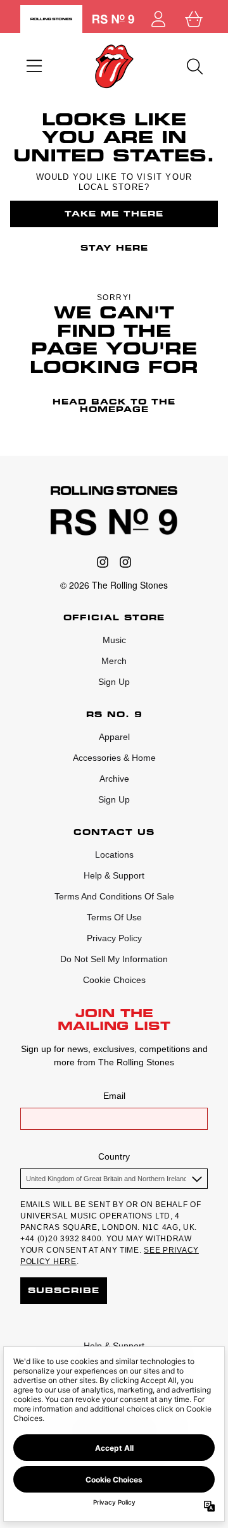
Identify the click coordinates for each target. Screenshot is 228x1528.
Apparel (114, 737)
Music (114, 640)
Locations (114, 854)
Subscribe (63, 1290)
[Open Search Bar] (194, 66)
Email (114, 1096)
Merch (114, 661)
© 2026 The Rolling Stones (114, 585)
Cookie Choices (114, 980)
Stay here (114, 247)
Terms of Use (114, 917)
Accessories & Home (114, 758)
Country (114, 1156)
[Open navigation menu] (34, 66)
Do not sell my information (114, 959)
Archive (114, 778)
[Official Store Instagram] (102, 562)
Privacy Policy (114, 938)
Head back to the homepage (114, 405)
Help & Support (114, 875)
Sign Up (114, 682)
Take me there (114, 213)
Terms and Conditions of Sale (114, 896)
